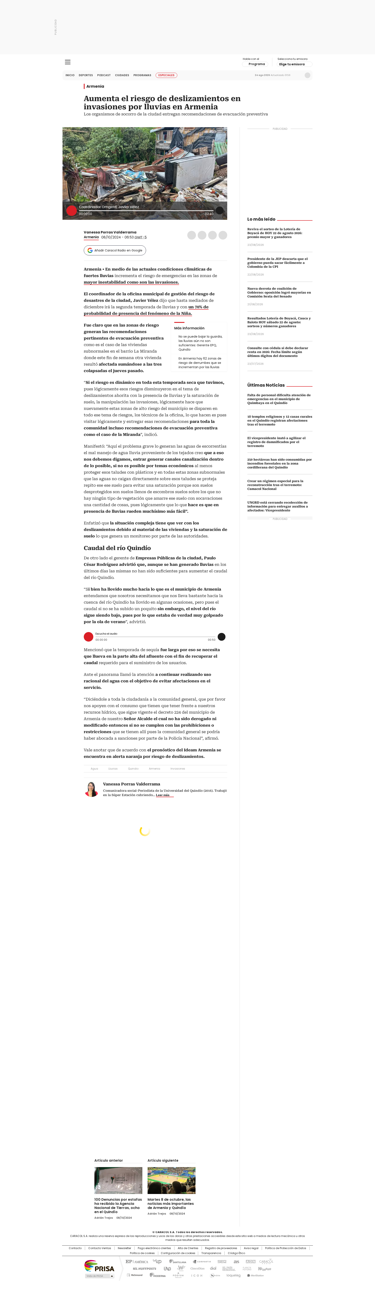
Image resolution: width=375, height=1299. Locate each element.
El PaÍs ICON (195, 1274)
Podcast (104, 75)
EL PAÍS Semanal (228, 1268)
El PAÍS (136, 1261)
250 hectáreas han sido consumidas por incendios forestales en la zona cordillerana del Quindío (279, 463)
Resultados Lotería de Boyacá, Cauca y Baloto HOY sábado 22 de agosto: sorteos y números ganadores (279, 322)
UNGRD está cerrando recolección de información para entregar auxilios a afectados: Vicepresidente (277, 506)
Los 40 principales (155, 1261)
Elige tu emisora (292, 64)
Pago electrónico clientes (154, 1248)
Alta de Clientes (188, 1248)
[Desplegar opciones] (220, 210)
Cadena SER (220, 1261)
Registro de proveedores (221, 1248)
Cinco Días (196, 1268)
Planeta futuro (246, 1268)
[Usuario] (307, 75)
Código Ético (236, 1253)
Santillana (176, 1261)
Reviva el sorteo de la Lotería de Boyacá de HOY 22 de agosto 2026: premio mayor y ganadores (274, 233)
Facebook (191, 235)
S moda (214, 1274)
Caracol (265, 1261)
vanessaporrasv (145, 232)
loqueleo (233, 1274)
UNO (165, 1268)
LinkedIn (212, 235)
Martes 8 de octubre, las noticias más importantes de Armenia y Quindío (171, 1203)
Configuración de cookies (178, 1253)
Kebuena (264, 1268)
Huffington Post (143, 1268)
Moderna (156, 1274)
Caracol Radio (188, 62)
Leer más (162, 795)
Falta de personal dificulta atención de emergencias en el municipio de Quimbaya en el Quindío (279, 399)
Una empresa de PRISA (99, 1265)
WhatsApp (223, 235)
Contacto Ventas (99, 1248)
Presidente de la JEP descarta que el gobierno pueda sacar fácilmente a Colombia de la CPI (277, 262)
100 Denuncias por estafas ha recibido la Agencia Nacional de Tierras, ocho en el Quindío (118, 1205)
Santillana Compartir (200, 1261)
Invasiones (178, 768)
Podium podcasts (177, 1274)
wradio (179, 1268)
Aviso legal (251, 1248)
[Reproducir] (71, 210)
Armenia (95, 86)
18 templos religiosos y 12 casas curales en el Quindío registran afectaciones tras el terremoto (279, 420)
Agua (94, 768)
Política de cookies (142, 1253)
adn (250, 1261)
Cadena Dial (212, 1268)
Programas (142, 75)
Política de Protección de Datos (285, 1248)
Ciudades (122, 75)
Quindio (133, 768)
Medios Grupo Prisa (99, 1276)
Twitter (202, 235)
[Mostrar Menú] (67, 62)
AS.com (236, 1261)
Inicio (70, 75)
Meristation (255, 1274)
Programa (257, 64)
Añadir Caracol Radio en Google (118, 250)
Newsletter (298, 75)
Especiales (166, 75)
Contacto (75, 1248)
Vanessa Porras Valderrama (110, 232)
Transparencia (211, 1253)
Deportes (86, 75)
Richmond (134, 1274)
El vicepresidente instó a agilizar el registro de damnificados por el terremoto (276, 442)
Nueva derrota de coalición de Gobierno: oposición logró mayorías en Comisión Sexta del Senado (279, 292)
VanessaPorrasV (139, 232)
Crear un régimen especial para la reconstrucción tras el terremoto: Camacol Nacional (275, 485)
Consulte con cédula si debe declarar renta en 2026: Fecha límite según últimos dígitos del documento (277, 352)
